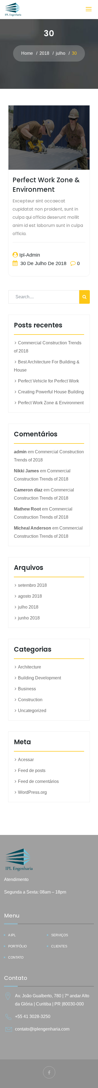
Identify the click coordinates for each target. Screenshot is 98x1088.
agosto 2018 (30, 596)
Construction (30, 699)
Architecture (29, 667)
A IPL (12, 935)
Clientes (59, 946)
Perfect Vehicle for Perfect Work (48, 381)
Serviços (59, 935)
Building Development (39, 678)
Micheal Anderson (32, 528)
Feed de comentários (38, 781)
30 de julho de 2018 (42, 263)
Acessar (26, 759)
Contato (15, 957)
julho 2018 (28, 607)
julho (60, 53)
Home (27, 53)
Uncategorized (32, 710)
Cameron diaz (28, 490)
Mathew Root (27, 509)
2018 (44, 53)
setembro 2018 (32, 585)
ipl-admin (29, 255)
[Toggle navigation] (88, 9)
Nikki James (26, 471)
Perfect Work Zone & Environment (51, 402)
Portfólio (17, 946)
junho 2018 (29, 618)
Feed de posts (31, 770)
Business (27, 688)
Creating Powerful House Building (51, 392)
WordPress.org (32, 792)
